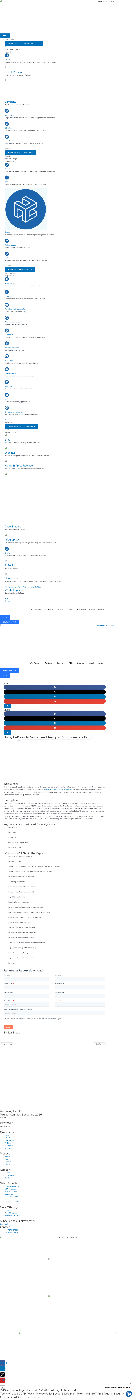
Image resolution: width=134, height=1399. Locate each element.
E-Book (9, 565)
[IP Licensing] (7, 358)
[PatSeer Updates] (7, 242)
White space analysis (12, 322)
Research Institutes (12, 348)
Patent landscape (11, 373)
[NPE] (7, 397)
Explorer (8, 258)
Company (10, 102)
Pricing (71, 610)
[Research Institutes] (7, 345)
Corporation (9, 335)
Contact (101, 610)
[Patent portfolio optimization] (7, 306)
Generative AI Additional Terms (19, 1397)
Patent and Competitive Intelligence (57, 790)
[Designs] (26, 230)
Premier (7, 169)
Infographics (12, 539)
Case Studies (13, 526)
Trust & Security (114, 1393)
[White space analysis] (7, 319)
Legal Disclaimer (65, 1393)
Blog (7, 439)
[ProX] (7, 179)
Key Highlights (10, 115)
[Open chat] (129, 1394)
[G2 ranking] (7, 125)
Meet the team (10, 141)
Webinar (10, 453)
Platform (48, 610)
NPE (6, 399)
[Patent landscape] (7, 371)
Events (7, 553)
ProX (6, 182)
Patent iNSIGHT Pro (89, 1393)
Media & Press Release (19, 465)
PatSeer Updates (11, 245)
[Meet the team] (7, 138)
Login (5, 617)
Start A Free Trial (9, 622)
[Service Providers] (7, 281)
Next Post (100, 1044)
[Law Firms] (7, 294)
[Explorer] (7, 255)
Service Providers (11, 283)
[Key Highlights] (7, 113)
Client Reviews (14, 72)
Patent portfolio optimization (15, 309)
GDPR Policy (27, 1393)
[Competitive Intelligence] (7, 409)
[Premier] (7, 166)
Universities (9, 386)
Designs (7, 232)
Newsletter (12, 578)
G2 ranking (8, 128)
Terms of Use (8, 1393)
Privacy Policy (44, 1393)
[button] (55, 687)
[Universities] (7, 384)
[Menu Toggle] (5, 35)
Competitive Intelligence (14, 412)
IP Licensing (9, 360)
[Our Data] (7, 57)
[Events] (7, 550)
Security (92, 610)
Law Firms (8, 296)
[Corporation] (7, 332)
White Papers (13, 590)
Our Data (8, 60)
